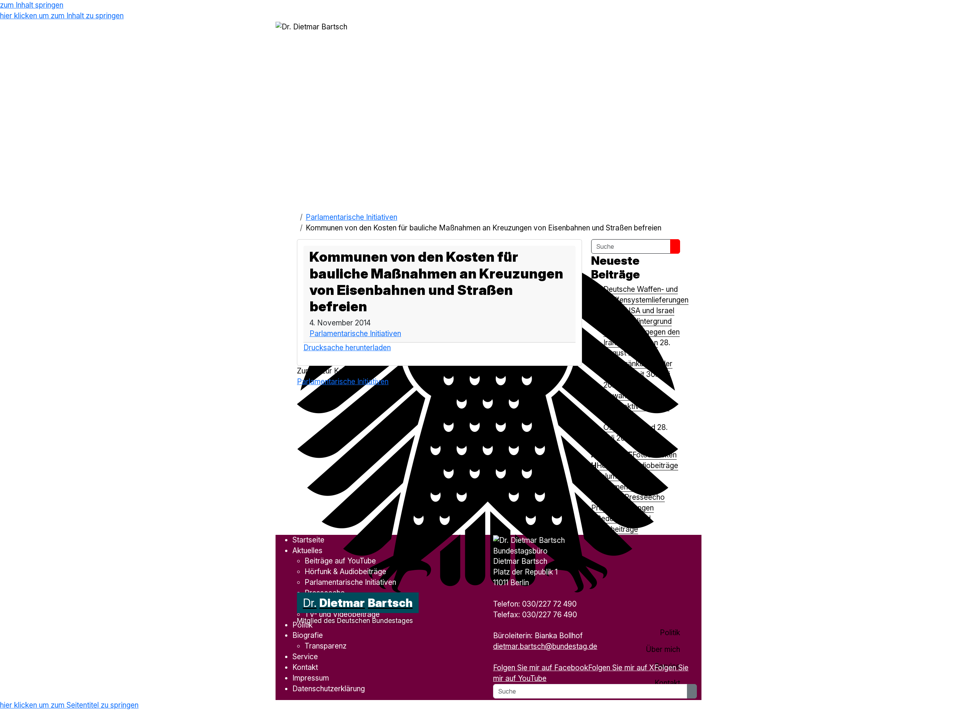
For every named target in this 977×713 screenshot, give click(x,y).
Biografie (307, 635)
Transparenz (326, 645)
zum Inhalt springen (31, 5)
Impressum (310, 677)
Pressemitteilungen (622, 507)
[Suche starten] (675, 246)
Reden (606, 518)
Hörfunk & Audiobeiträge (637, 465)
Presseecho (644, 497)
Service (305, 656)
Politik (302, 624)
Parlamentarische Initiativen (351, 217)
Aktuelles (611, 454)
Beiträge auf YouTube (340, 560)
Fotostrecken (654, 454)
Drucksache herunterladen (347, 347)
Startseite (308, 539)
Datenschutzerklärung (328, 688)
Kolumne (610, 476)
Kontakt (305, 667)
